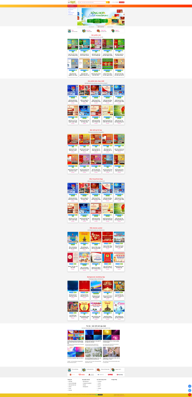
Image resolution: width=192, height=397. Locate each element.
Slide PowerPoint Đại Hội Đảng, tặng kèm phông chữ (96, 101)
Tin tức (70, 388)
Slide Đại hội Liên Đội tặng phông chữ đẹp (119, 122)
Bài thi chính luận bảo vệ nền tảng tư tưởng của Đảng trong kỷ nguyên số (96, 171)
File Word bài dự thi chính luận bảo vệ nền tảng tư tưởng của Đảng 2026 (107, 171)
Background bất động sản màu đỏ (84, 295)
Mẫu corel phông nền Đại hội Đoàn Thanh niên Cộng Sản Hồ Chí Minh (73, 249)
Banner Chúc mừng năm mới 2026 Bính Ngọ (96, 248)
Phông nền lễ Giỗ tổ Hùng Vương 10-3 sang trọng (107, 297)
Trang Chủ (82, 5)
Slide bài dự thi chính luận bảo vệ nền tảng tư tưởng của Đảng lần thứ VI (73, 171)
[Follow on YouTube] (117, 2)
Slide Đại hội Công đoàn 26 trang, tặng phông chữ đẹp (119, 101)
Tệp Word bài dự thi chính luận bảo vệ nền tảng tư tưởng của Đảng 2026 (84, 171)
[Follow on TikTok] (114, 2)
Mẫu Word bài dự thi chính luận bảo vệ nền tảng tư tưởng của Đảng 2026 (119, 151)
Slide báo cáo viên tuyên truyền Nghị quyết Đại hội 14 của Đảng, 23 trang (73, 122)
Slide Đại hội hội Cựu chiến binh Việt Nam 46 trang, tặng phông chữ (107, 122)
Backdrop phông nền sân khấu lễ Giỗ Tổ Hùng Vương (107, 317)
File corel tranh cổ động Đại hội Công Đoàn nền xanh (107, 267)
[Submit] (108, 2)
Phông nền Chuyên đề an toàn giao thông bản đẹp (119, 247)
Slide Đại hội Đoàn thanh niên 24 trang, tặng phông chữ (72, 101)
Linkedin (99, 388)
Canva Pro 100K (108, 5)
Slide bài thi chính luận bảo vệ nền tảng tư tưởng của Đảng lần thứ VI (73, 151)
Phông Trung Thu (71, 12)
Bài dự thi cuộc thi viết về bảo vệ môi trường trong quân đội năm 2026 (84, 56)
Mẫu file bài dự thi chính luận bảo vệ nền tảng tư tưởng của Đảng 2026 (119, 171)
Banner (69, 11)
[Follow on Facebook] (112, 2)
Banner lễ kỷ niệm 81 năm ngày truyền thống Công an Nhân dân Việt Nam (107, 75)
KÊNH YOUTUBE (92, 394)
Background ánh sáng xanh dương (73, 295)
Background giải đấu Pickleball (96, 296)
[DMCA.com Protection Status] (99, 394)
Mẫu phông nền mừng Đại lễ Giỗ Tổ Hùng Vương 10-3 (84, 248)
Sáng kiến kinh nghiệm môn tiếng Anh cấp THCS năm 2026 (72, 75)
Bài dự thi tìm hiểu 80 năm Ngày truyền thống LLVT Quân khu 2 (107, 56)
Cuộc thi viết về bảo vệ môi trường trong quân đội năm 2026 (72, 55)
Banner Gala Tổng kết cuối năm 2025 (107, 246)
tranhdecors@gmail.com (120, 395)
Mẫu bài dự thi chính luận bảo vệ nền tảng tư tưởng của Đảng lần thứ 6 (84, 151)
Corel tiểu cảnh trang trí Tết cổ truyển (72, 316)
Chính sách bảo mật (72, 384)
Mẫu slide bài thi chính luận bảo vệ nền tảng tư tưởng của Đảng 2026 (107, 151)
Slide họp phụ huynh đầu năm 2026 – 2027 (96, 75)
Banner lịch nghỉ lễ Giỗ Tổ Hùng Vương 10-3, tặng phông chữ (96, 269)
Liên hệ (70, 386)
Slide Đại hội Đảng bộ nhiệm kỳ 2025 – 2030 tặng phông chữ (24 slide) (107, 102)
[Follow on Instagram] (113, 2)
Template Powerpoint (87, 383)
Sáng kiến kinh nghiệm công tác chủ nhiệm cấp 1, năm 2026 (84, 75)
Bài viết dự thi (70, 9)
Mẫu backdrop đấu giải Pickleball (96, 317)
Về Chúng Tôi (100, 5)
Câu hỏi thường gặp (72, 383)
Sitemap (70, 390)
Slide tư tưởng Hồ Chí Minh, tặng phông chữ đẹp (84, 101)
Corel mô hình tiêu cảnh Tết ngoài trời (119, 295)
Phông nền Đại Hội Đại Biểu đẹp (119, 267)
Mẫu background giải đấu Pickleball (119, 317)
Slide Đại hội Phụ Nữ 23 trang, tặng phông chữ (84, 122)
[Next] (122, 16)
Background (70, 14)
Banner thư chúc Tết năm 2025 (73, 267)
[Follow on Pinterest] (116, 2)
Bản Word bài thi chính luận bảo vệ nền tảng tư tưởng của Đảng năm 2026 (96, 151)
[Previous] (79, 16)
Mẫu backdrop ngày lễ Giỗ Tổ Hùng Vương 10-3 (84, 317)
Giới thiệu (70, 381)
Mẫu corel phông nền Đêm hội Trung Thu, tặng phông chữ (84, 269)
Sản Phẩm (88, 5)
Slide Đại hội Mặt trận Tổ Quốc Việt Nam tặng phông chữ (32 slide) (96, 122)
